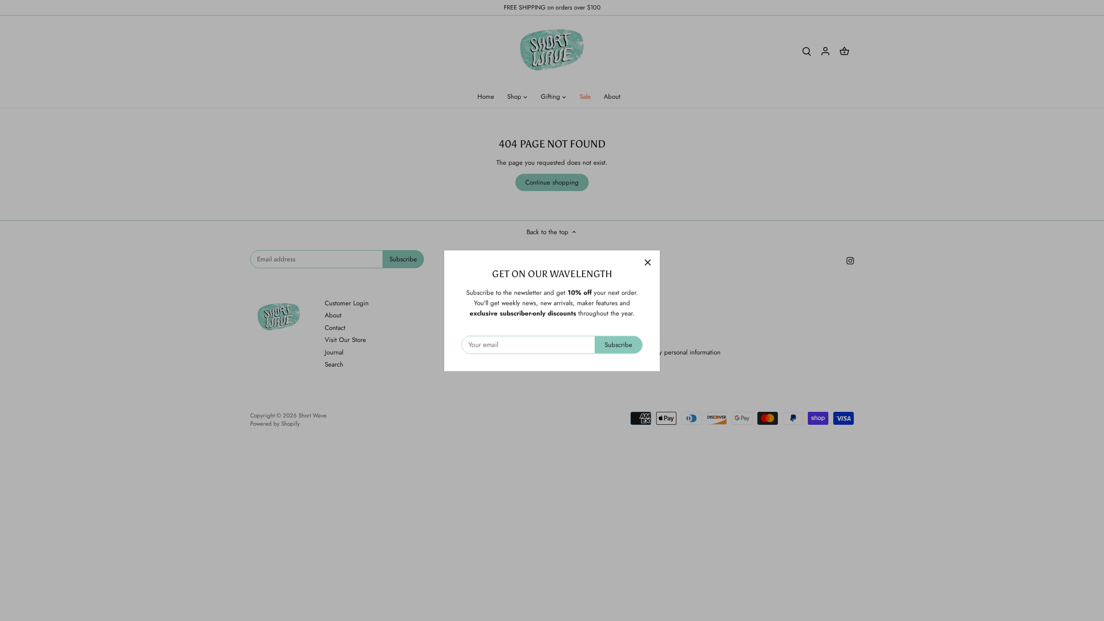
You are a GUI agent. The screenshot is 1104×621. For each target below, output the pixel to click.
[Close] (647, 262)
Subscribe (618, 344)
